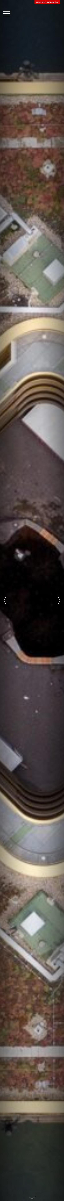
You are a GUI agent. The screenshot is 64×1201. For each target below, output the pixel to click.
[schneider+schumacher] (47, 2)
